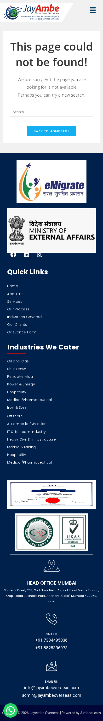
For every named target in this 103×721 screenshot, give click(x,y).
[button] (92, 10)
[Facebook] (13, 254)
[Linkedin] (26, 254)
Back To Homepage (51, 131)
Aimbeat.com (90, 713)
